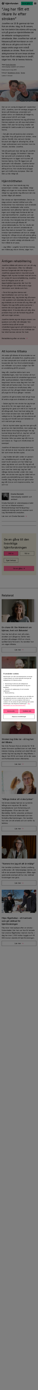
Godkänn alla (27, 711)
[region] (19, 695)
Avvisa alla (10, 711)
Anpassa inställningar (19, 716)
